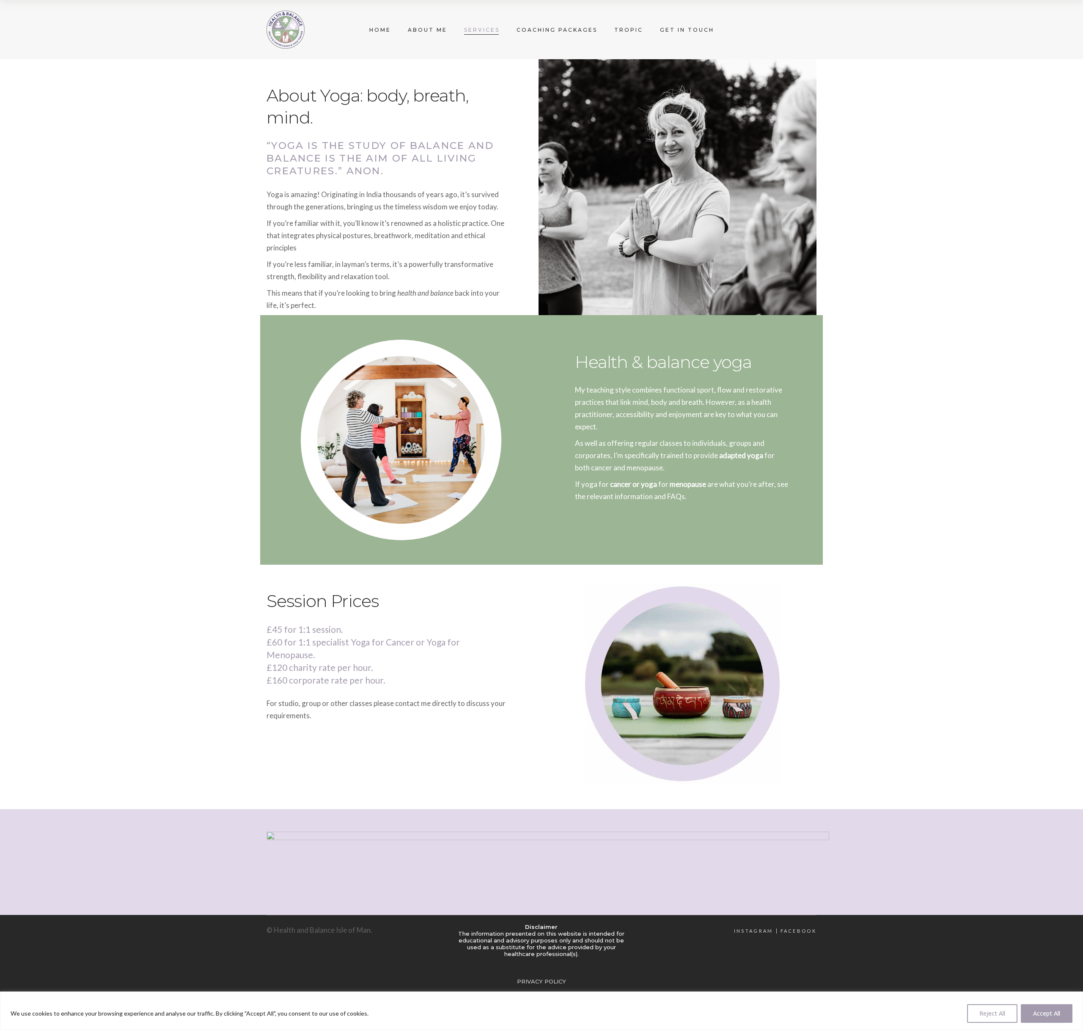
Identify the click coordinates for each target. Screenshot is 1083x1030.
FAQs (676, 496)
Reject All (992, 1013)
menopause (645, 467)
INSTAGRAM (753, 931)
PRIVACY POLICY (541, 981)
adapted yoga (741, 455)
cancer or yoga (633, 484)
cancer (601, 467)
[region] (541, 1011)
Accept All (1046, 1013)
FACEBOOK (798, 931)
